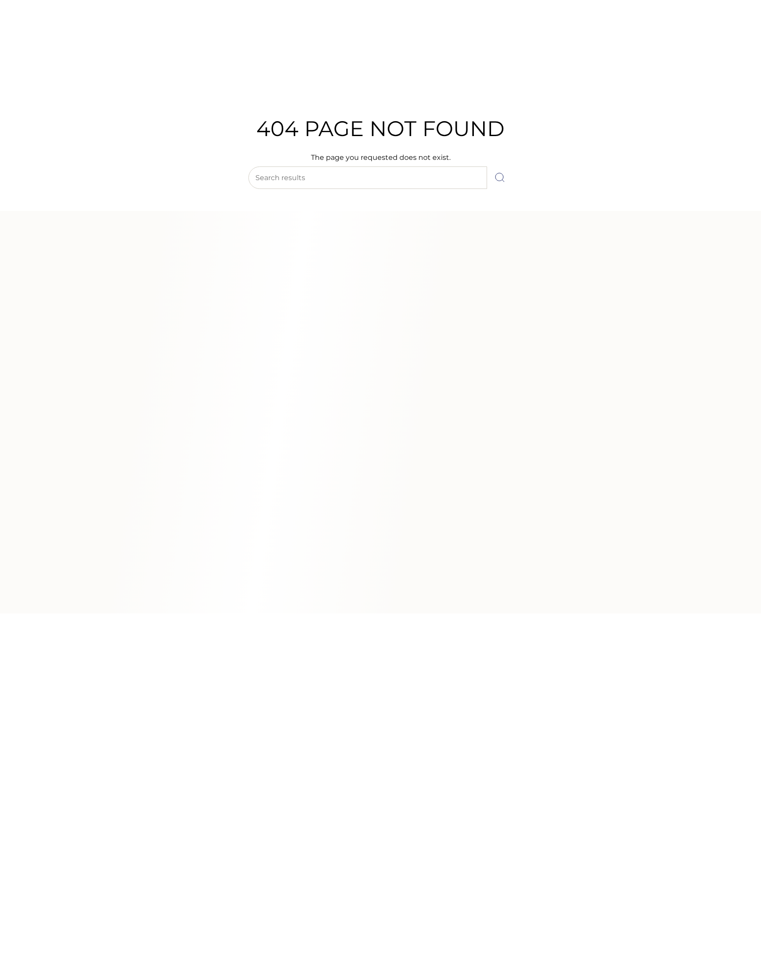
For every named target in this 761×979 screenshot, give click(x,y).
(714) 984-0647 (44, 30)
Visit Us (84, 30)
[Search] (500, 177)
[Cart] (734, 61)
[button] (241, 82)
